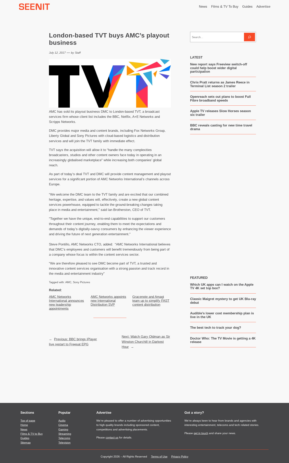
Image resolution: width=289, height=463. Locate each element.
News (23, 429)
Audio (61, 420)
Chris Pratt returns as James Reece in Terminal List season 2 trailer (219, 84)
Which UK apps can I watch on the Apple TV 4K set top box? (221, 286)
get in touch (201, 433)
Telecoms (64, 438)
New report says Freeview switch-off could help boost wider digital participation (218, 68)
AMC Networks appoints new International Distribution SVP (108, 301)
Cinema (63, 424)
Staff (78, 52)
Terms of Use (159, 456)
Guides (24, 438)
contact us (112, 437)
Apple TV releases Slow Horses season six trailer (220, 112)
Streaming (64, 433)
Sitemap (25, 442)
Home (24, 424)
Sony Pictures (81, 282)
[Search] (249, 37)
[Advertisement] (222, 202)
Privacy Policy (179, 456)
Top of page (27, 420)
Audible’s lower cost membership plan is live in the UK (222, 315)
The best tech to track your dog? (215, 327)
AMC (68, 282)
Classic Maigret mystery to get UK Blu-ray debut (223, 300)
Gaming (63, 429)
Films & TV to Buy (31, 433)
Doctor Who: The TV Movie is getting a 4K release (223, 340)
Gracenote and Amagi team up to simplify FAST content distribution (150, 301)
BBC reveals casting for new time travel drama (221, 127)
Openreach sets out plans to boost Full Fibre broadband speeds (220, 98)
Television (64, 442)
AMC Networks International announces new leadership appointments (66, 302)
